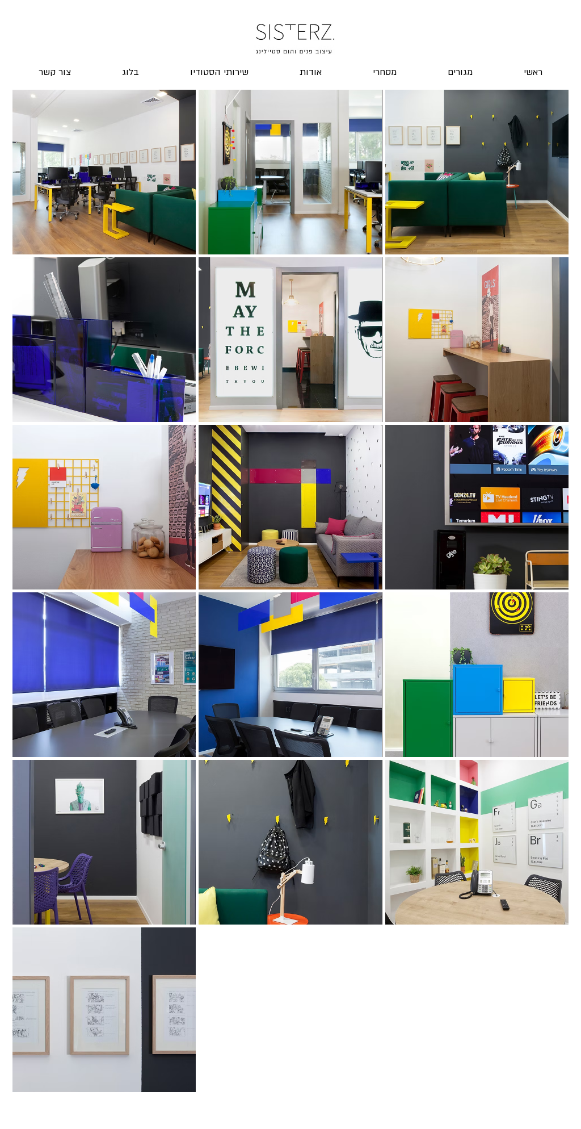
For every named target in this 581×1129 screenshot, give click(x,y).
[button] (104, 172)
